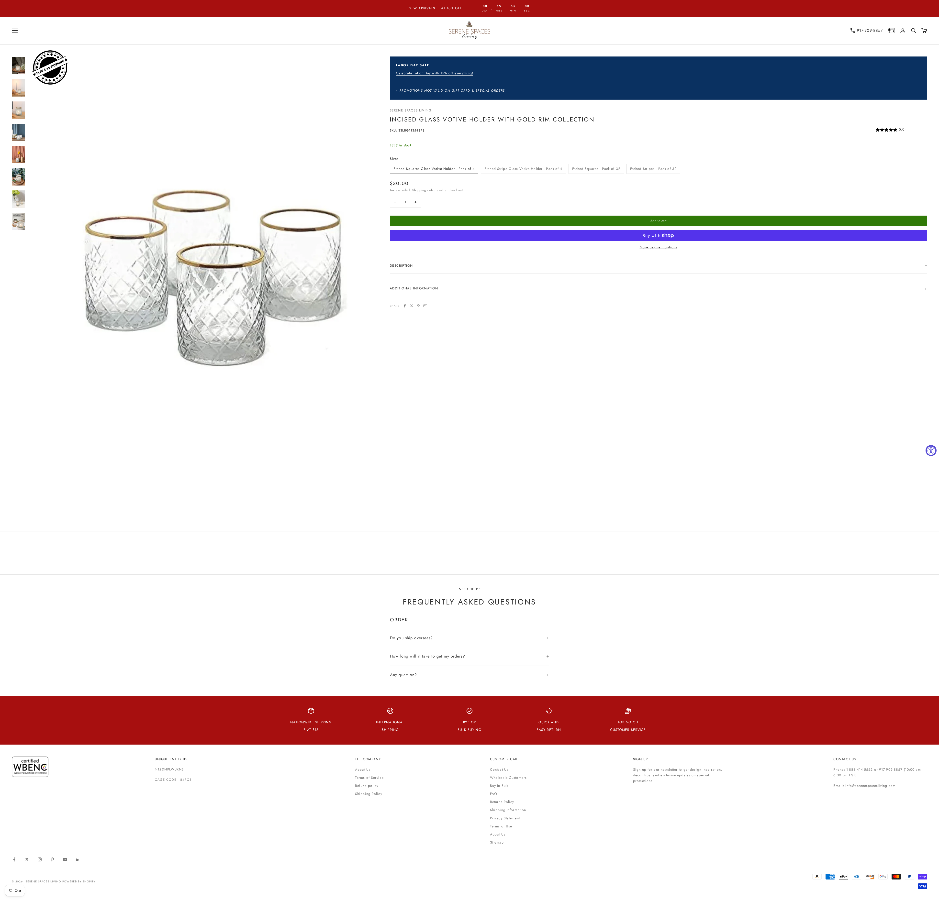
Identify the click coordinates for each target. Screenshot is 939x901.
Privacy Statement (505, 818)
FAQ (493, 793)
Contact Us (499, 769)
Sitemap (497, 842)
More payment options (658, 247)
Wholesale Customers (508, 777)
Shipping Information (508, 809)
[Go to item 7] (18, 199)
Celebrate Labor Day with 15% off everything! (434, 73)
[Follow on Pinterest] (52, 859)
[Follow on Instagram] (39, 859)
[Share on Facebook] (405, 306)
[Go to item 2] (18, 88)
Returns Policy (502, 801)
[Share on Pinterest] (418, 306)
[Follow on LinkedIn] (77, 859)
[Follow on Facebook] (14, 859)
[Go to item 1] (18, 65)
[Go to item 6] (18, 177)
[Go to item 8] (18, 221)
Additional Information (414, 288)
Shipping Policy (368, 793)
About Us (362, 769)
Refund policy (367, 785)
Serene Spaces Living (411, 110)
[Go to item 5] (18, 154)
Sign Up (640, 759)
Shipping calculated (427, 190)
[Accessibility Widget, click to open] (931, 450)
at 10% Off (451, 8)
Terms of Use (501, 826)
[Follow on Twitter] (26, 859)
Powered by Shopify (79, 881)
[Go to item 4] (18, 132)
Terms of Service (369, 777)
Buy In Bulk (499, 785)
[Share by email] (425, 306)
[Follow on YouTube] (65, 859)
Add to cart (658, 221)
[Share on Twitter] (412, 306)
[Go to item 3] (18, 110)
